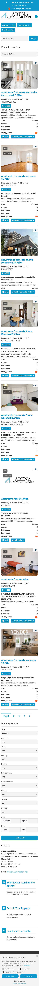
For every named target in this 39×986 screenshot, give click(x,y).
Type (3, 729)
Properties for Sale (8, 25)
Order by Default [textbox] (8, 54)
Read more (27, 965)
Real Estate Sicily (8, 30)
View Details (17, 540)
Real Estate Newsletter (19, 930)
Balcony (4, 808)
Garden (4, 790)
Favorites (27, 8)
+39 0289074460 (20, 5)
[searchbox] (20, 742)
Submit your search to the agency (21, 884)
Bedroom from (6, 773)
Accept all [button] (10, 976)
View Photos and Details (22, 137)
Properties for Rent (24, 25)
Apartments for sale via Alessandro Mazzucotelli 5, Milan (19, 94)
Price (3, 826)
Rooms (4, 764)
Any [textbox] (3, 750)
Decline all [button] (28, 976)
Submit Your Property (18, 908)
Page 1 (6, 716)
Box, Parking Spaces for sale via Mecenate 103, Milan (17, 261)
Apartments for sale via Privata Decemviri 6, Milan (16, 333)
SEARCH (21, 838)
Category (4, 738)
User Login (17, 8)
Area (3, 817)
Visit (6, 137)
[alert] (19, 970)
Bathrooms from (7, 782)
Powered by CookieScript (19, 983)
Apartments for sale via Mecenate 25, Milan (18, 177)
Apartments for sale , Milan (14, 498)
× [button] (37, 956)
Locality (4, 755)
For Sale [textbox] (5, 733)
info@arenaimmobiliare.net (23, 2)
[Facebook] (6, 2)
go (34, 38)
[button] (19, 981)
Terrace (4, 799)
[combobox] (19, 54)
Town (3, 747)
